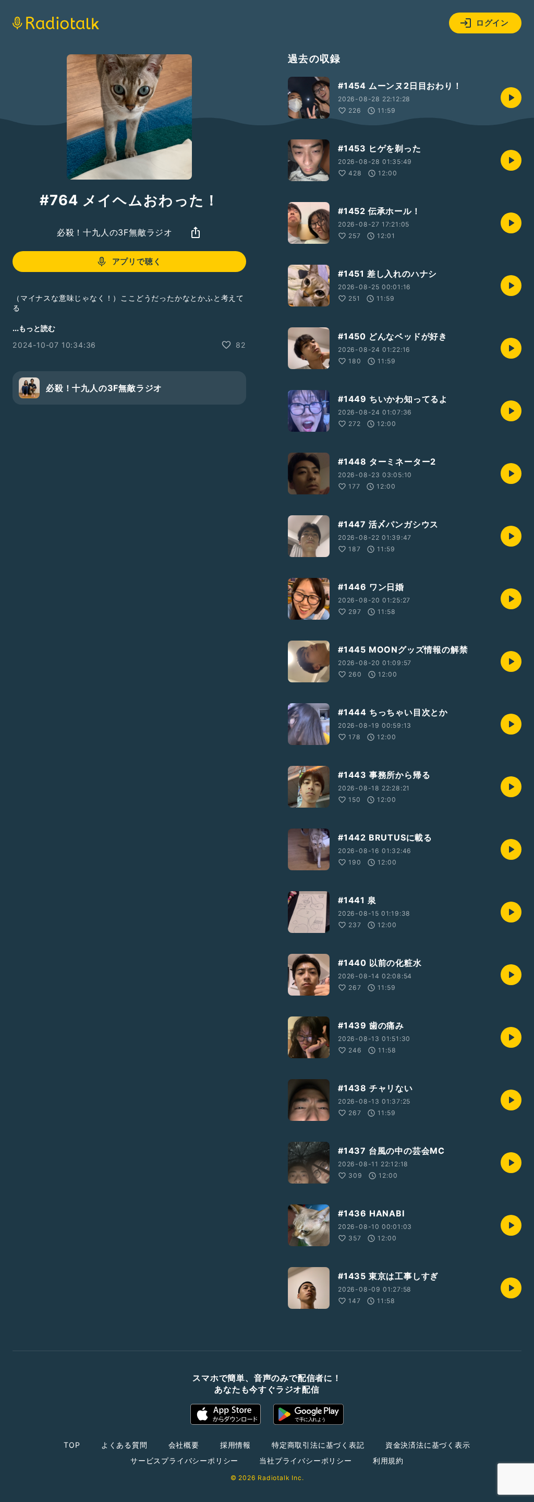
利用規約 (388, 1460)
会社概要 (183, 1444)
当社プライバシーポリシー (305, 1460)
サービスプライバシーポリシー (184, 1460)
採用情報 (235, 1444)
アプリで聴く (137, 261)
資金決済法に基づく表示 (427, 1444)
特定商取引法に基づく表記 (318, 1444)
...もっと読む (34, 328)
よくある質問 (124, 1444)
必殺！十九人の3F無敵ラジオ (115, 232)
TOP (72, 1444)
